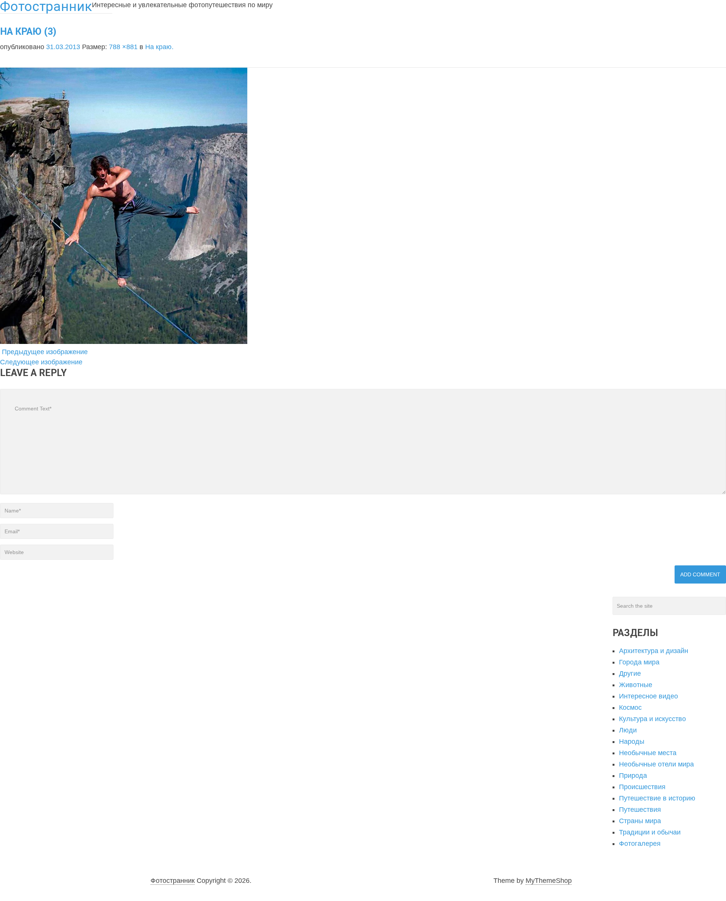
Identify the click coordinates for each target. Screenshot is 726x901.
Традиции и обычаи (650, 832)
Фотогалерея (640, 843)
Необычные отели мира (656, 764)
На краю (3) (28, 31)
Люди (628, 730)
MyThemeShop (549, 880)
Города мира (639, 662)
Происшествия (642, 787)
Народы (631, 741)
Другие (630, 673)
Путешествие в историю (657, 798)
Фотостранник (172, 880)
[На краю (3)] (123, 341)
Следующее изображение (42, 362)
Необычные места (647, 753)
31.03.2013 (64, 47)
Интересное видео (648, 696)
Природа (633, 775)
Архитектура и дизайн (653, 651)
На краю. (159, 47)
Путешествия (640, 809)
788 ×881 (124, 47)
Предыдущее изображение (44, 352)
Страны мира (640, 821)
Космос (630, 707)
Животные (635, 685)
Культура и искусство (652, 719)
